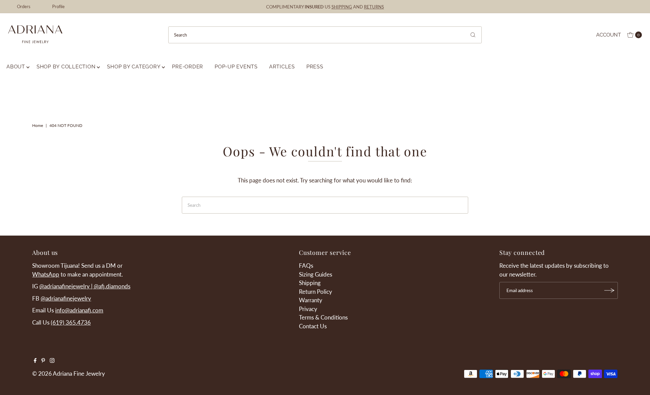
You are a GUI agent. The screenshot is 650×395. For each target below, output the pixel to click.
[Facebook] (35, 361)
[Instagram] (52, 361)
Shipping (310, 282)
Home (37, 125)
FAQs (306, 265)
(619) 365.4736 (71, 322)
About (15, 67)
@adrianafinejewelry (66, 298)
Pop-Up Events (236, 67)
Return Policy (315, 291)
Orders (23, 6)
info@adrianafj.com (79, 310)
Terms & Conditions (323, 317)
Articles (282, 67)
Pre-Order (187, 67)
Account (608, 35)
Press (314, 67)
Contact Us (313, 326)
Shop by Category (133, 67)
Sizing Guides (315, 274)
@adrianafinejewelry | (66, 286)
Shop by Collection (66, 67)
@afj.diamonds (112, 286)
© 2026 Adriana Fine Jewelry (68, 373)
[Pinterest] (43, 361)
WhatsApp (45, 274)
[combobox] (325, 34)
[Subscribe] (609, 290)
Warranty (310, 300)
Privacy (308, 308)
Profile (58, 6)
